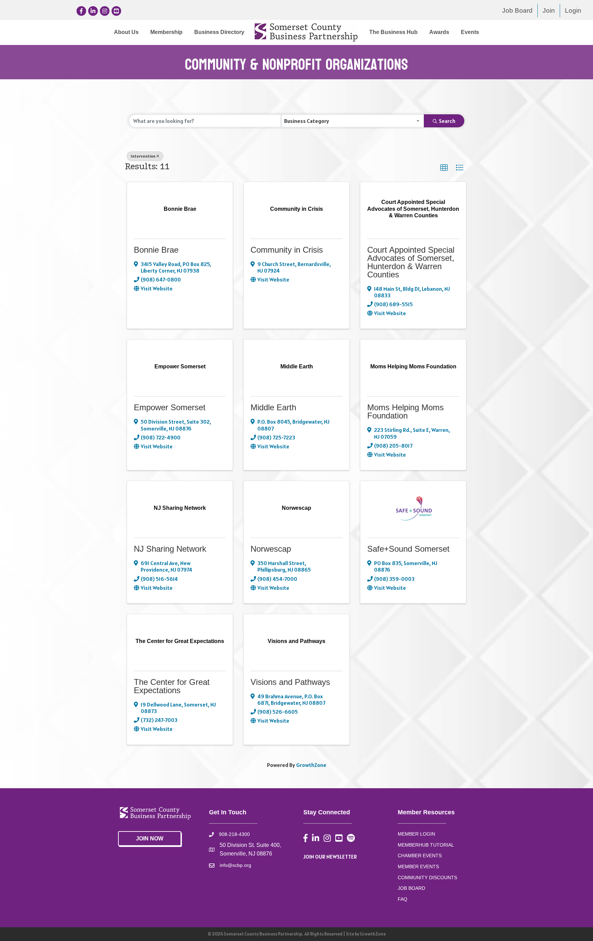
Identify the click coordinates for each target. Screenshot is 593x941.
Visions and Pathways (290, 682)
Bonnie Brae (156, 249)
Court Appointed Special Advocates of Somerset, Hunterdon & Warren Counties (410, 262)
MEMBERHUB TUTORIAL (426, 845)
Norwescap (271, 548)
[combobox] (353, 120)
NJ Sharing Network (170, 548)
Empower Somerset (170, 407)
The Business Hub (393, 32)
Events (470, 32)
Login (573, 10)
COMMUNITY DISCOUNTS (427, 877)
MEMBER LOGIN (416, 834)
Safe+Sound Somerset (408, 548)
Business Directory (219, 32)
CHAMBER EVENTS (420, 855)
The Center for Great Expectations (172, 686)
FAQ (402, 899)
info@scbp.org (235, 865)
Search (447, 120)
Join (549, 10)
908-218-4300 (234, 834)
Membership (166, 32)
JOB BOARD (411, 888)
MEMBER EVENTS (418, 866)
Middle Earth (273, 407)
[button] (444, 168)
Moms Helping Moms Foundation (405, 411)
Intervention (143, 156)
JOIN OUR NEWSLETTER (330, 856)
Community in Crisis (287, 249)
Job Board (517, 10)
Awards (439, 32)
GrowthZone (311, 764)
